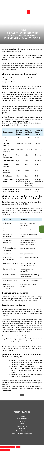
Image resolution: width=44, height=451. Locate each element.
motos (36, 275)
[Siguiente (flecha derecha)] (7, 450)
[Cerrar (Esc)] (2, 447)
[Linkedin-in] (16, 437)
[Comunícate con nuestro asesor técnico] (41, 229)
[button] (28, 12)
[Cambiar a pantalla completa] (12, 447)
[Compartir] (7, 447)
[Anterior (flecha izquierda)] (2, 450)
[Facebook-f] (22, 437)
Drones (22, 280)
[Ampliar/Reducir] (18, 447)
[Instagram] (27, 437)
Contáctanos (6, 391)
